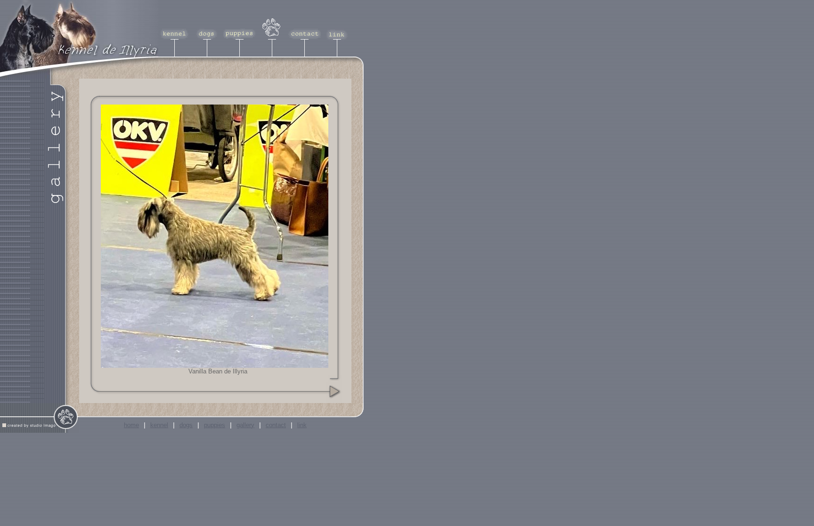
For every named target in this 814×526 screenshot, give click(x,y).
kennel (159, 425)
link (302, 425)
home (131, 425)
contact (276, 425)
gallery (245, 425)
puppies (214, 425)
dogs (186, 425)
